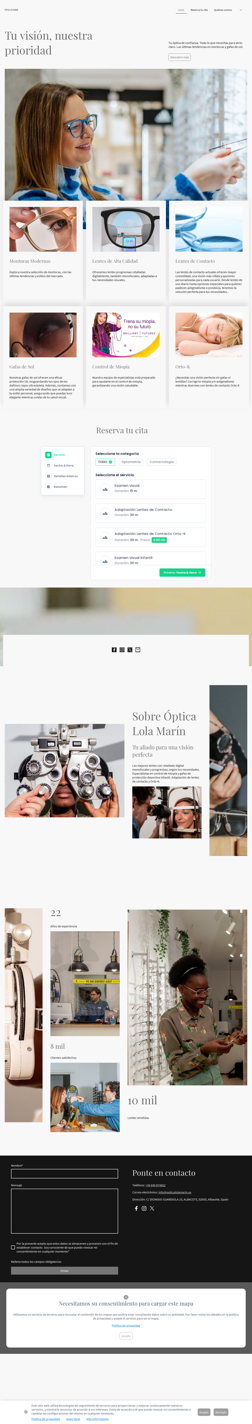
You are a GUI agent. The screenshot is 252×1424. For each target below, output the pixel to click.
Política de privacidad (126, 1325)
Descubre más (179, 57)
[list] (150, 528)
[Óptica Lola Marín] (44, 14)
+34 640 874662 (155, 1185)
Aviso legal (73, 1419)
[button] (105, 462)
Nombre (17, 1165)
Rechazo (221, 1412)
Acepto (126, 1336)
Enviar (64, 1271)
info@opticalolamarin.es (174, 1192)
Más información (97, 1419)
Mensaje (16, 1185)
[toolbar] (150, 464)
